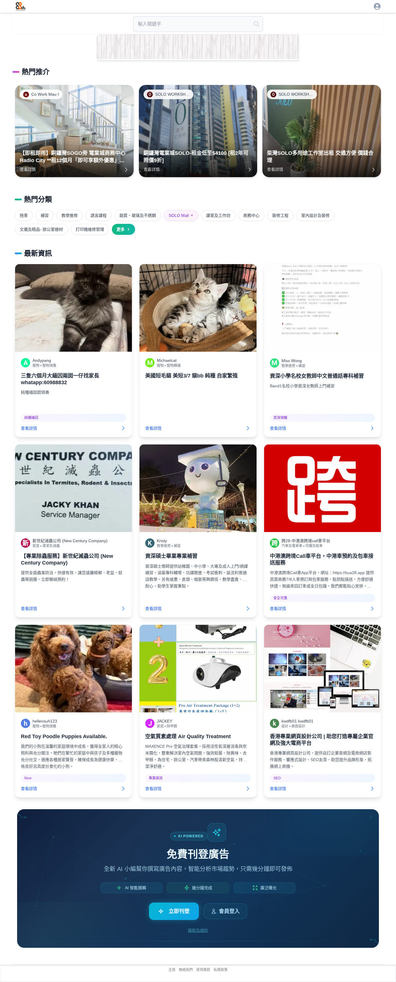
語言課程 (98, 215)
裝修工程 (280, 215)
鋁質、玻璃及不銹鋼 (137, 215)
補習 (45, 215)
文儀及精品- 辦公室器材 (41, 229)
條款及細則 (198, 930)
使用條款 (203, 970)
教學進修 (69, 215)
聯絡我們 (186, 970)
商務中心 (251, 215)
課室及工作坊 (218, 215)
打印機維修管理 (90, 229)
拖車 (24, 215)
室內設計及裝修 (315, 215)
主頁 (171, 970)
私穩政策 (221, 970)
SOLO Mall (181, 215)
